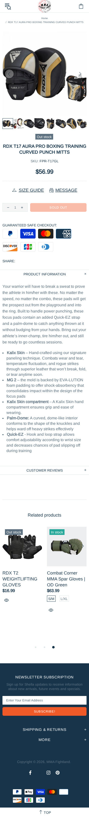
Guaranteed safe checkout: (29, 225)
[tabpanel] (22, 570)
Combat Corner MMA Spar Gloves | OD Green (66, 579)
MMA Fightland (58, 762)
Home (44, 18)
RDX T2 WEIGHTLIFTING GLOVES (19, 579)
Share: (8, 261)
